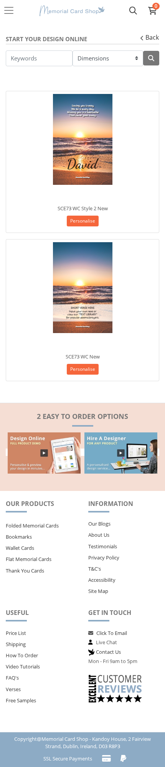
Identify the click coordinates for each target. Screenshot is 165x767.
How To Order (22, 655)
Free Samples (21, 700)
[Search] (133, 10)
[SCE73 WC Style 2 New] (82, 139)
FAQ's (12, 677)
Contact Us (108, 651)
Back (152, 37)
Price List (16, 633)
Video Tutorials (23, 666)
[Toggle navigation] (11, 10)
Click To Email (111, 633)
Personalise (82, 221)
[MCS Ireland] (72, 11)
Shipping (16, 644)
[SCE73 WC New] (82, 287)
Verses (13, 689)
